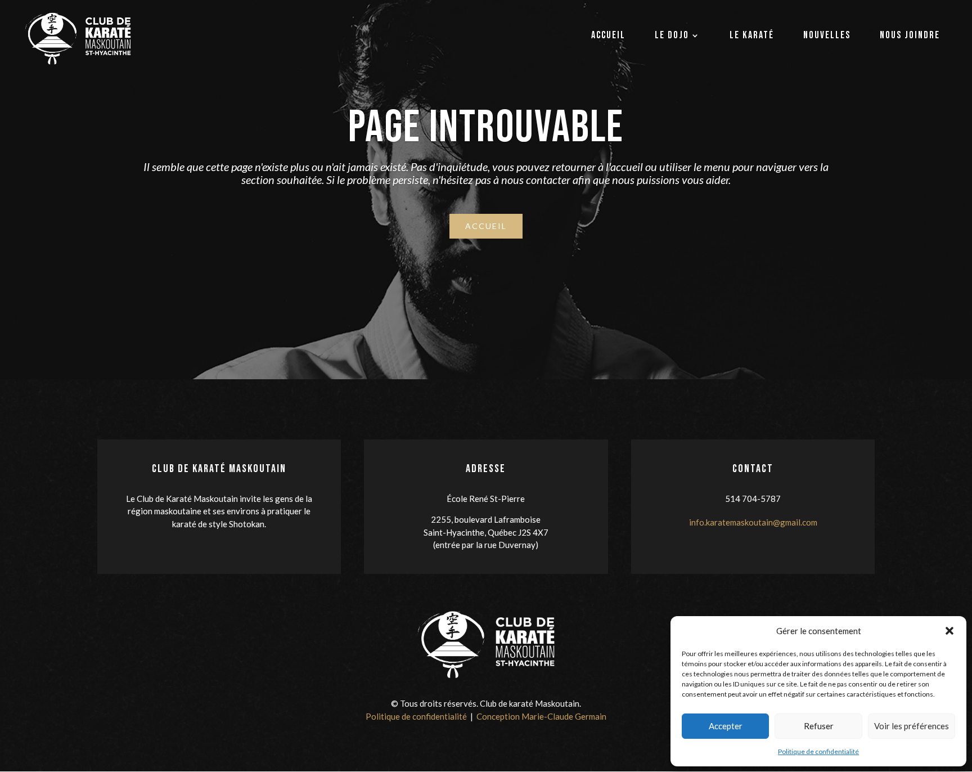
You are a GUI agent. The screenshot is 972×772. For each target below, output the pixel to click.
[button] (949, 630)
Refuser (819, 726)
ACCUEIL (486, 226)
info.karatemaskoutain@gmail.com (753, 522)
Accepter (725, 726)
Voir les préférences (911, 726)
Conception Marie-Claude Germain (541, 716)
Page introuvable (486, 128)
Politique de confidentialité (818, 751)
